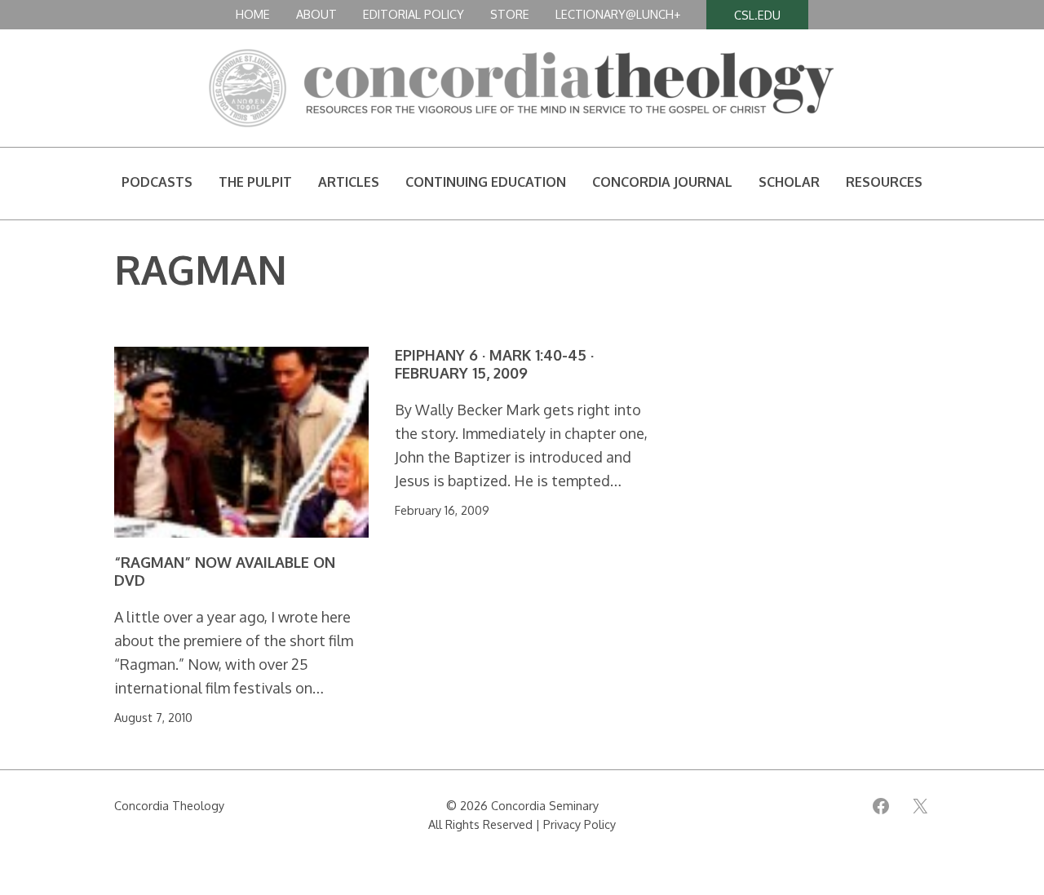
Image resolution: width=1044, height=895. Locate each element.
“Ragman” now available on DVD (224, 571)
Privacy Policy (579, 824)
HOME (253, 14)
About (316, 14)
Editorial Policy (413, 14)
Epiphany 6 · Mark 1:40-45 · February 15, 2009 (494, 364)
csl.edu (757, 14)
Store (509, 14)
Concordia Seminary (545, 805)
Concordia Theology (169, 805)
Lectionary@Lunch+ (617, 14)
